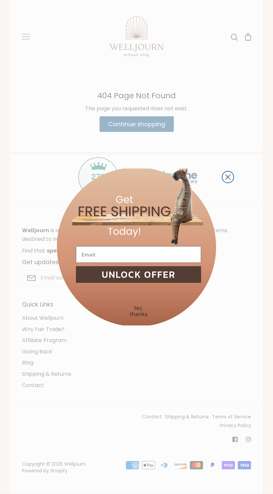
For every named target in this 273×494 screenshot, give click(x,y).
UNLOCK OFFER (138, 274)
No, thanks (139, 310)
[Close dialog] (228, 177)
